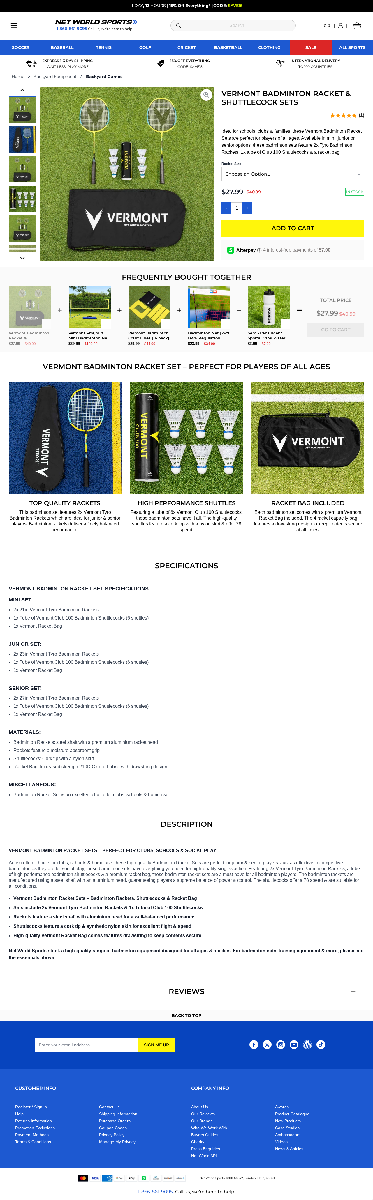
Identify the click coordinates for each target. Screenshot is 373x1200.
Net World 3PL (204, 1155)
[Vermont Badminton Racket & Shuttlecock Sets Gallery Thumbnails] (22, 174)
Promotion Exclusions (35, 1127)
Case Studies (287, 1127)
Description (187, 824)
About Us (199, 1107)
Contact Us (109, 1107)
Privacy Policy (111, 1134)
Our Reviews (203, 1113)
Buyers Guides (204, 1134)
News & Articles (289, 1148)
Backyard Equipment (55, 76)
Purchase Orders (115, 1120)
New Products (288, 1120)
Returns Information (33, 1120)
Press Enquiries (205, 1148)
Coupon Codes (113, 1127)
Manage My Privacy (117, 1141)
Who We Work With (209, 1127)
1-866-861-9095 (155, 1191)
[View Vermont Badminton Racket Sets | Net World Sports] (22, 109)
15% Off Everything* (189, 5)
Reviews (187, 991)
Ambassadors (287, 1134)
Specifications (186, 565)
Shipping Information (118, 1113)
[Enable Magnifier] (206, 95)
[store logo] (96, 22)
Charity (197, 1141)
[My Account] (340, 25)
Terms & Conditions (33, 1141)
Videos (281, 1141)
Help (325, 25)
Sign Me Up (156, 1044)
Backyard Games (104, 76)
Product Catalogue (292, 1113)
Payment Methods (32, 1134)
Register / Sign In (31, 1107)
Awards (282, 1107)
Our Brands (201, 1120)
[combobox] (233, 25)
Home (18, 76)
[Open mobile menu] (14, 26)
